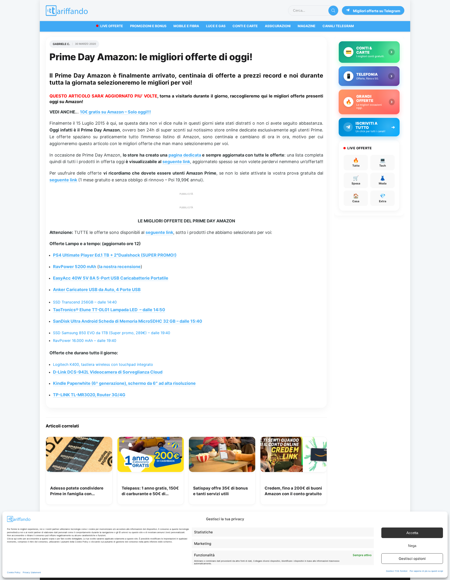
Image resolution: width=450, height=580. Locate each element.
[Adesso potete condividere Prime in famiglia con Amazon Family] (79, 440)
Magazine (306, 26)
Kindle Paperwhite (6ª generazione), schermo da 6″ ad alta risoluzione (124, 383)
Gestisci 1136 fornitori (396, 571)
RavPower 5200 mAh (74, 266)
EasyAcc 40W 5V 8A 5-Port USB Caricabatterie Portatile (110, 278)
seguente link (176, 161)
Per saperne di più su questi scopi (426, 571)
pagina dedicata (185, 155)
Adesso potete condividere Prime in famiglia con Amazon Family (76, 491)
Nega (412, 546)
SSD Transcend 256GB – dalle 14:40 (85, 302)
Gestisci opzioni (412, 558)
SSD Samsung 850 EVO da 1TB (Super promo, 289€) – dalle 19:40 (111, 332)
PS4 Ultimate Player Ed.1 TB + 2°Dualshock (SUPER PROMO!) (114, 255)
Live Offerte (111, 26)
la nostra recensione (120, 266)
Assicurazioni (278, 26)
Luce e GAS (215, 26)
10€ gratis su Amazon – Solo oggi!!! (115, 111)
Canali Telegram (338, 26)
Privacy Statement (32, 572)
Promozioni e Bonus (148, 26)
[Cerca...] (333, 10)
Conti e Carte (245, 26)
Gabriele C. (61, 44)
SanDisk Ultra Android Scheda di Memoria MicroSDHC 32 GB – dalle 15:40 (127, 321)
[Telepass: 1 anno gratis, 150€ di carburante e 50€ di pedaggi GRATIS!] (150, 440)
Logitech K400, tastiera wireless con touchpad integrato (103, 364)
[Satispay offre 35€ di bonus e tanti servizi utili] (222, 440)
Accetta (412, 533)
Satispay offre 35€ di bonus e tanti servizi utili (220, 491)
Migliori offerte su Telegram (376, 11)
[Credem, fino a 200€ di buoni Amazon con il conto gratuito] (293, 440)
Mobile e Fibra (186, 26)
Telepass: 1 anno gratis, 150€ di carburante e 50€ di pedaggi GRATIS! (150, 491)
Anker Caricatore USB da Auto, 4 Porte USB (97, 289)
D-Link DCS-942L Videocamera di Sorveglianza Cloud (107, 372)
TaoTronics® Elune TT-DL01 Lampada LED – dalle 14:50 (109, 309)
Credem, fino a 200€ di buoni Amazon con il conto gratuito (293, 491)
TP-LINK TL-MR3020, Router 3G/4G (89, 394)
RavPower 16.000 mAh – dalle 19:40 (84, 340)
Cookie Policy (13, 572)
